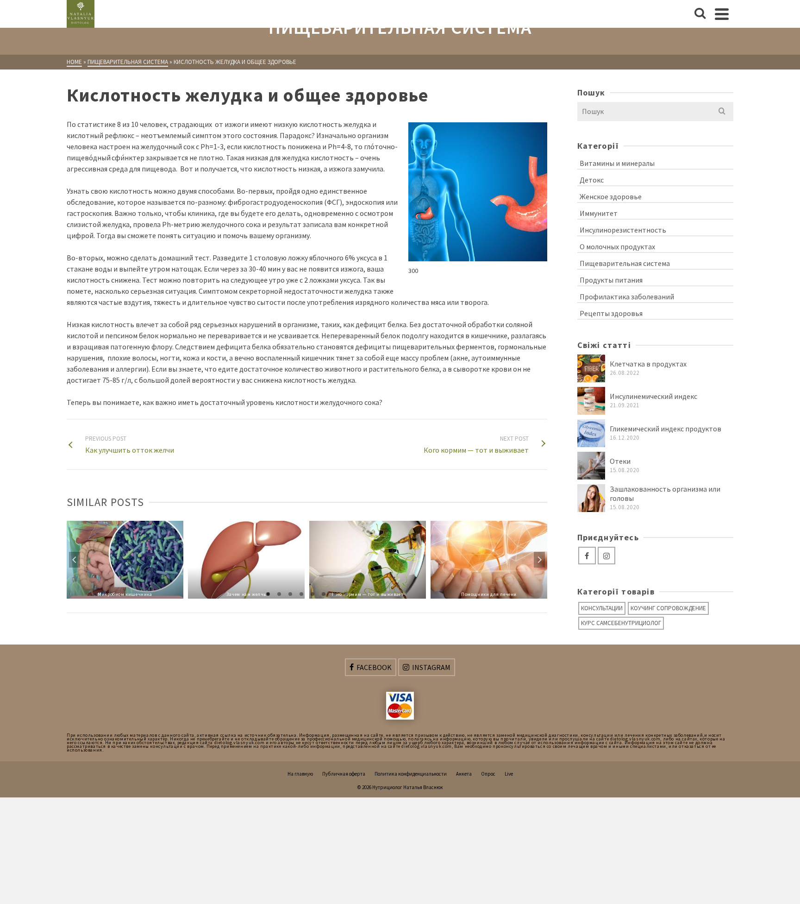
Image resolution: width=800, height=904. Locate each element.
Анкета (464, 774)
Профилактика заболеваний (627, 296)
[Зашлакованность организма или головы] (591, 498)
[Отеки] (591, 466)
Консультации (602, 608)
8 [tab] (345, 594)
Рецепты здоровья (611, 313)
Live (509, 774)
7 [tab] (334, 594)
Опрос (488, 774)
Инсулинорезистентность (623, 229)
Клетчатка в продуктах (648, 363)
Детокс (592, 179)
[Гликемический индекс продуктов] (591, 433)
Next (539, 560)
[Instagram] (606, 555)
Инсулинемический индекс (653, 396)
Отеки (620, 461)
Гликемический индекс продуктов (665, 428)
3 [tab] (290, 594)
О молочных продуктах (617, 246)
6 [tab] (323, 594)
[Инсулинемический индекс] (591, 401)
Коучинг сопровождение (668, 608)
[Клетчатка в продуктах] (591, 368)
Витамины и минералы (617, 163)
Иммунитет (599, 213)
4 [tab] (301, 594)
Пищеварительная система (625, 263)
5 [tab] (312, 594)
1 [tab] (268, 594)
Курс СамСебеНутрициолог (621, 623)
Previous (74, 560)
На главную (300, 774)
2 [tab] (279, 594)
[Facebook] (587, 555)
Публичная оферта (343, 774)
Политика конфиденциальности (411, 774)
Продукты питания (611, 279)
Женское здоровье (611, 196)
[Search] (700, 14)
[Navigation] (721, 14)
